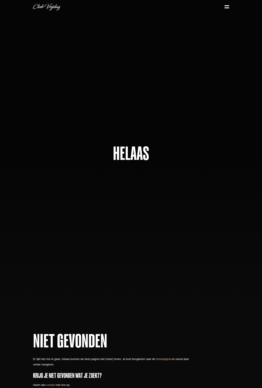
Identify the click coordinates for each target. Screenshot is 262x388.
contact (50, 384)
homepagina (163, 359)
